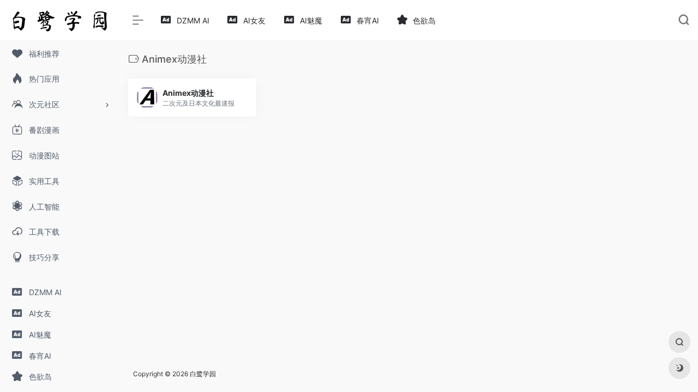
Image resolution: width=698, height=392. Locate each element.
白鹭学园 (203, 374)
